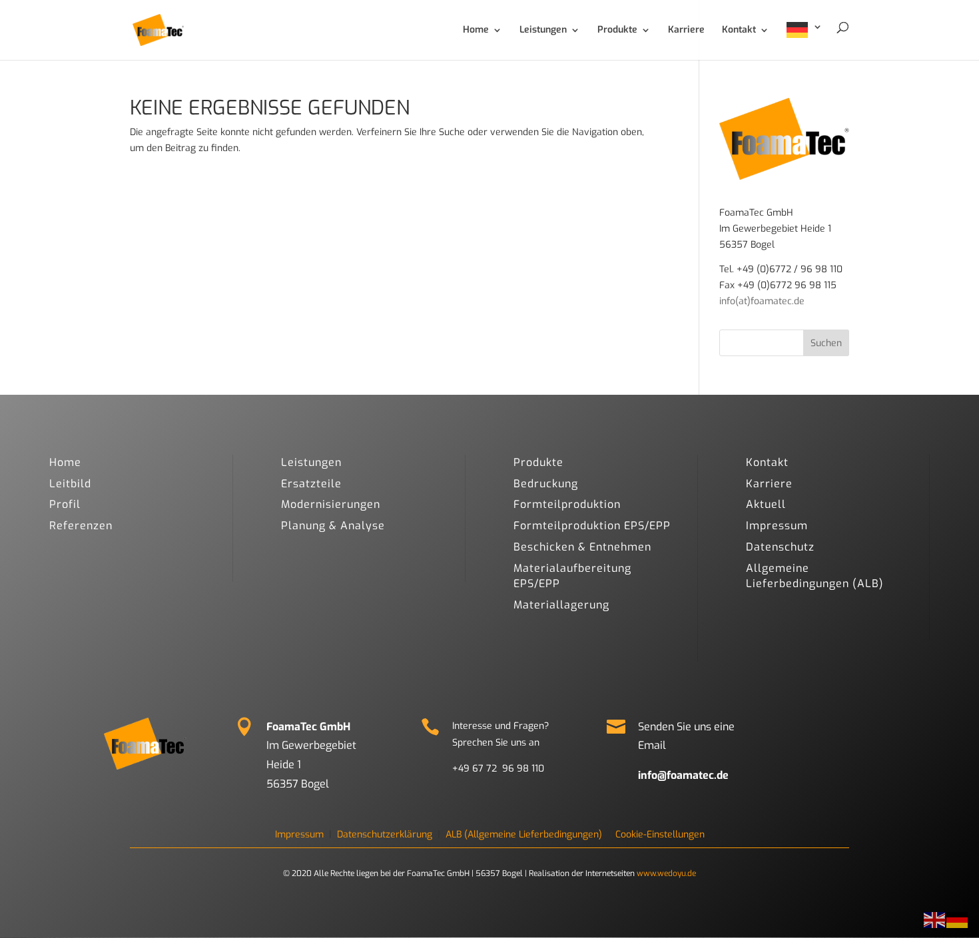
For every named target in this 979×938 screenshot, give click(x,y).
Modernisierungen (330, 504)
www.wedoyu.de (666, 873)
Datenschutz (780, 547)
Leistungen (311, 462)
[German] (804, 41)
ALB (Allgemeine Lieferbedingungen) (524, 834)
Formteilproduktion (567, 504)
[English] (935, 919)
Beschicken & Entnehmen (582, 547)
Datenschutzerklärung (384, 834)
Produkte (538, 462)
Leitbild (70, 484)
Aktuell (766, 504)
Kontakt (767, 462)
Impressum (777, 526)
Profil (65, 504)
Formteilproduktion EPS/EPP (592, 526)
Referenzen (81, 526)
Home (65, 462)
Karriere (769, 484)
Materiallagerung (561, 605)
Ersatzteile (311, 484)
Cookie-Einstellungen (660, 834)
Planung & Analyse (333, 526)
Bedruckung (545, 484)
